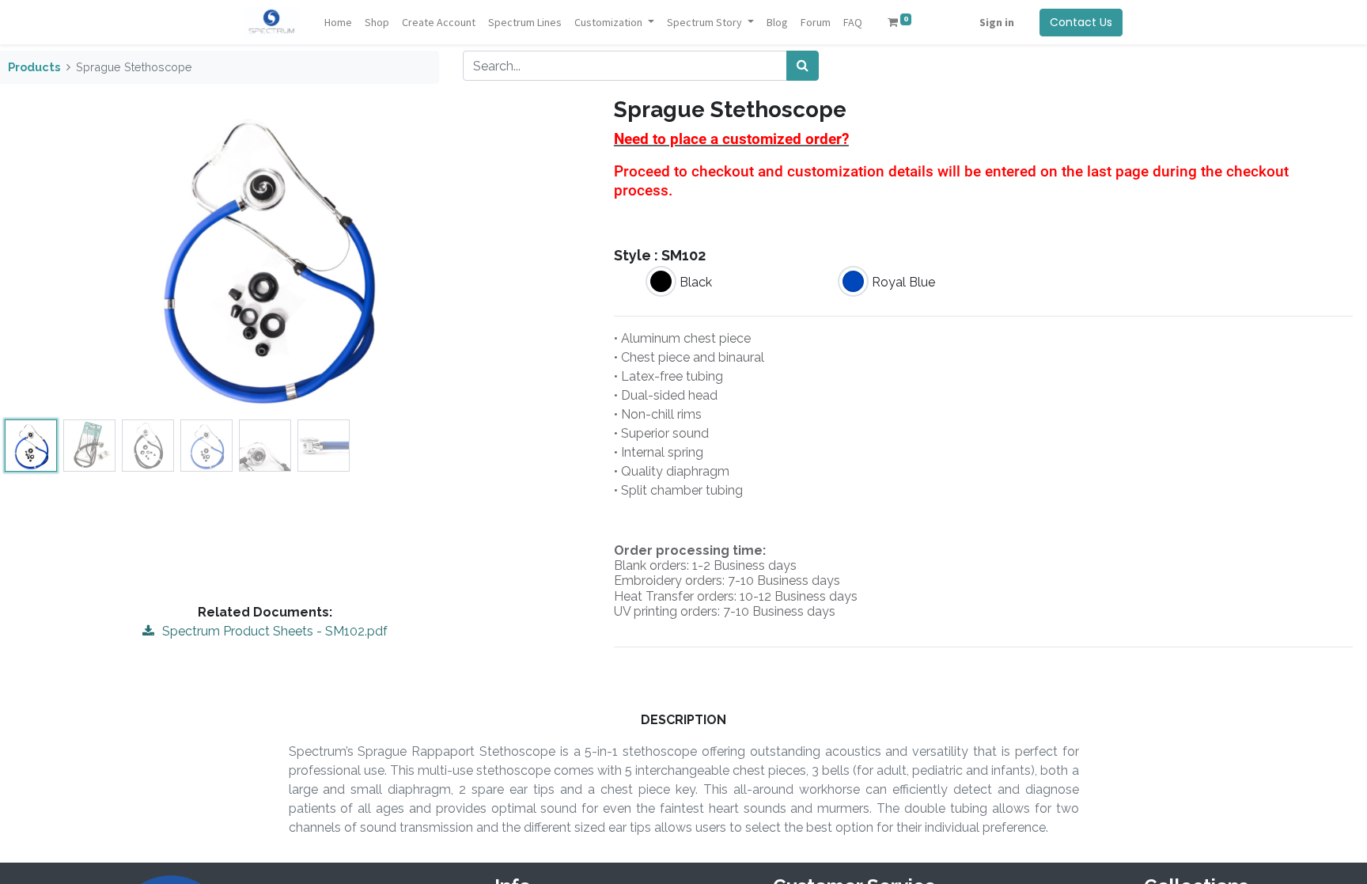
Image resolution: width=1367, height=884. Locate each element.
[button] (492, 255)
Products (34, 67)
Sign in (996, 22)
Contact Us (1081, 22)
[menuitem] (338, 22)
